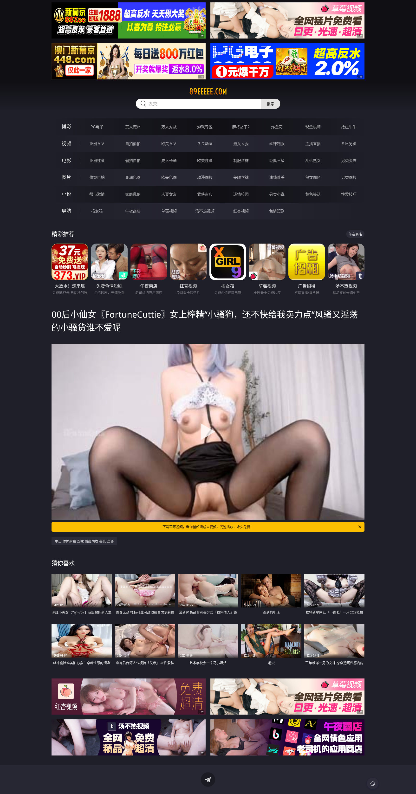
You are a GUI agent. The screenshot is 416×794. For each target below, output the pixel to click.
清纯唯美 (277, 177)
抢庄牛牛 (349, 126)
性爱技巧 (349, 194)
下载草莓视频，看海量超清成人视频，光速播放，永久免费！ (208, 526)
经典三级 (277, 160)
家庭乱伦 (133, 194)
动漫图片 (205, 177)
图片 (66, 177)
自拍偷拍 (133, 143)
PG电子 (97, 126)
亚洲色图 (133, 177)
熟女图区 (313, 177)
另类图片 (349, 177)
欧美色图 (169, 177)
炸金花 (277, 126)
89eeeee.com (208, 91)
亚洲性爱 (97, 160)
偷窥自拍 (97, 177)
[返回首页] (372, 783)
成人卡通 (169, 160)
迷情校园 (241, 194)
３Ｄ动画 (205, 143)
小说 (66, 194)
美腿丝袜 (241, 177)
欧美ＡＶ (169, 143)
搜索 (270, 103)
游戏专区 (205, 126)
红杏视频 (241, 211)
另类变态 (349, 160)
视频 (66, 143)
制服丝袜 (241, 160)
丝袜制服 (277, 143)
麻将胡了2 (241, 126)
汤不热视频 (204, 211)
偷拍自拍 (133, 160)
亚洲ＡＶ (97, 143)
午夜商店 (133, 211)
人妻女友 (169, 194)
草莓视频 (169, 211)
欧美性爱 (205, 160)
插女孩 (97, 211)
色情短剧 (277, 211)
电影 (66, 160)
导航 (66, 211)
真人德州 (133, 126)
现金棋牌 (313, 126)
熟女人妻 (241, 143)
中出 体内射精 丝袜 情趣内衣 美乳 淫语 (84, 541)
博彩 (66, 126)
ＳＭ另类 (349, 143)
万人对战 (169, 126)
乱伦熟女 (313, 160)
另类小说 (277, 194)
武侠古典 (205, 194)
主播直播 (313, 143)
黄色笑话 (313, 194)
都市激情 (97, 194)
